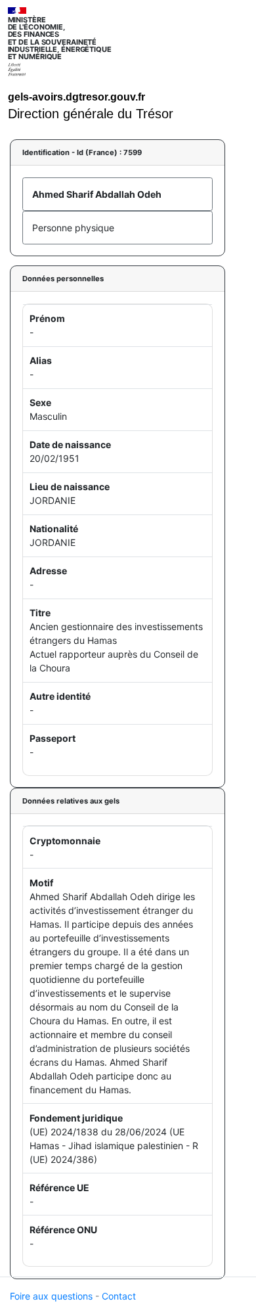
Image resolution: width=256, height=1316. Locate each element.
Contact (119, 1296)
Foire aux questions (51, 1296)
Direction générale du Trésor (90, 113)
